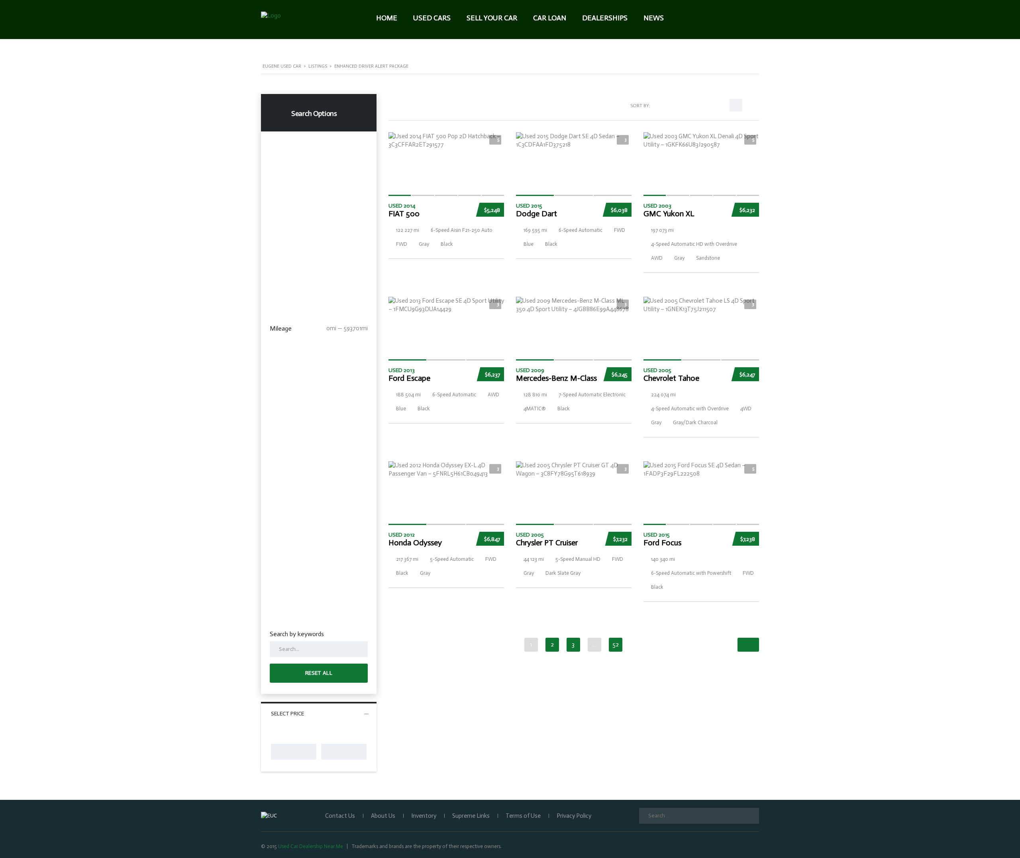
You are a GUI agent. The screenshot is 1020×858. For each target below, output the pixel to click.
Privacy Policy (574, 815)
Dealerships (605, 18)
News (653, 18)
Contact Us (340, 815)
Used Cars (432, 18)
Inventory (423, 815)
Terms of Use (523, 815)
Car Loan (549, 18)
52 (615, 644)
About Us (383, 815)
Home (386, 18)
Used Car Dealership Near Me (310, 846)
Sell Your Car (492, 18)
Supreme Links (471, 815)
